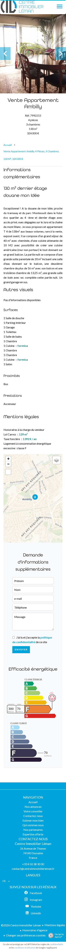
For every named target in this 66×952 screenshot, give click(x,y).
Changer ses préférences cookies (26, 935)
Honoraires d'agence (34, 930)
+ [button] (8, 459)
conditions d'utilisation (24, 948)
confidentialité (56, 944)
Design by (59, 935)
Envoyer (21, 649)
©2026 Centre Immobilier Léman (21, 925)
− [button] (8, 464)
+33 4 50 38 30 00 (33, 864)
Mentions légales (55, 925)
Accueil (8, 144)
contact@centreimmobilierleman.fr (33, 868)
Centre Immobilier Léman (33, 844)
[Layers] (56, 460)
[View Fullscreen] (8, 472)
